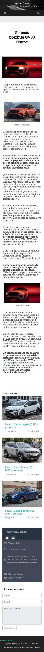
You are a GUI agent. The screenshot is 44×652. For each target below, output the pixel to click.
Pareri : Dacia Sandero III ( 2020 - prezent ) (20, 512)
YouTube (26, 647)
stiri (26, 559)
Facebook (8, 647)
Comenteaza (9, 628)
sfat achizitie (13, 556)
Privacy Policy (6, 640)
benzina (11, 559)
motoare (26, 562)
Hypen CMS (34, 643)
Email (38, 647)
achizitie (25, 556)
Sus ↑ (17, 645)
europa (34, 562)
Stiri (23, 549)
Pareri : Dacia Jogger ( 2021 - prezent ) (21, 426)
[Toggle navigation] (5, 13)
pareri (18, 562)
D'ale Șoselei (13, 549)
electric (19, 559)
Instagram (17, 647)
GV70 (6, 362)
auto (32, 556)
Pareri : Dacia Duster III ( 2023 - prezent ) (19, 469)
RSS (32, 647)
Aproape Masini (13, 643)
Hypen (11, 645)
